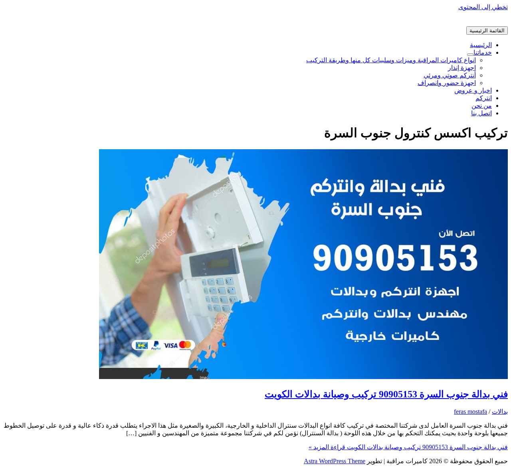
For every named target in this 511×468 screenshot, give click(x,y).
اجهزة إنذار (462, 67)
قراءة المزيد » (408, 447)
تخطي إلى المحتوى (483, 7)
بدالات (500, 411)
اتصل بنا (481, 113)
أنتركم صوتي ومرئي (450, 75)
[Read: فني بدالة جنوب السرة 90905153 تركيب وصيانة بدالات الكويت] (303, 376)
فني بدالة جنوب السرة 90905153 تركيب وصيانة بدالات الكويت (386, 394)
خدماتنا (482, 52)
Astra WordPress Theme (334, 461)
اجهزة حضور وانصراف (447, 82)
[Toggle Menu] (470, 54)
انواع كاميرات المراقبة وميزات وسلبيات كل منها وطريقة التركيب (391, 60)
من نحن (481, 105)
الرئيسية (481, 44)
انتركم (483, 98)
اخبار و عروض (473, 90)
